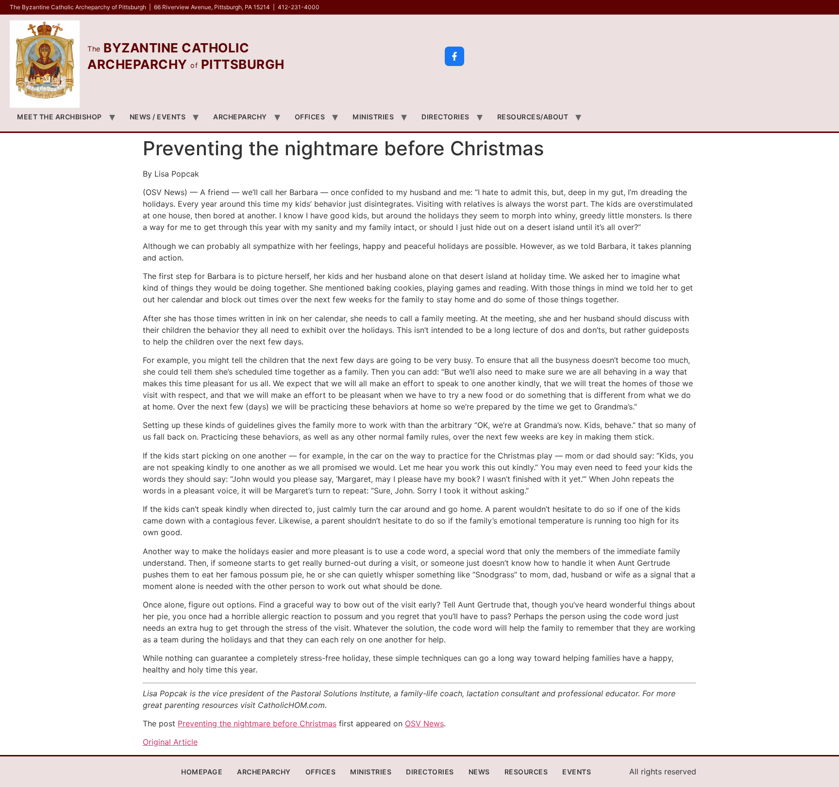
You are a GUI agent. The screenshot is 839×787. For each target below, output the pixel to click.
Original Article (170, 742)
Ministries (373, 117)
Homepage (201, 772)
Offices (310, 117)
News (479, 772)
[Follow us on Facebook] (454, 56)
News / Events (158, 117)
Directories (445, 117)
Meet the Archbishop (59, 117)
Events (576, 772)
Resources (526, 772)
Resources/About (533, 117)
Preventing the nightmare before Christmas (257, 723)
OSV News (424, 723)
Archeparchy (240, 117)
